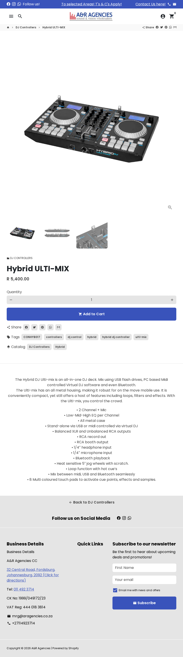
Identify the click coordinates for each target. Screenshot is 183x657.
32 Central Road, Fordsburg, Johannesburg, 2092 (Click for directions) (33, 575)
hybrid (91, 337)
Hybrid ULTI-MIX (53, 27)
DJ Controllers (26, 27)
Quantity (14, 291)
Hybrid (60, 347)
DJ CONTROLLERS (20, 258)
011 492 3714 (24, 589)
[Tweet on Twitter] (161, 27)
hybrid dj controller (116, 337)
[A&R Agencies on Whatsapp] (19, 4)
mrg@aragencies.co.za (29, 616)
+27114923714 (21, 623)
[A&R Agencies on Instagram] (14, 4)
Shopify (74, 648)
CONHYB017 (31, 337)
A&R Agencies (40, 648)
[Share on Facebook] (157, 27)
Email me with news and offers (139, 590)
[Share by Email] (175, 27)
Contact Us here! (150, 4)
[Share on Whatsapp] (170, 27)
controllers (54, 337)
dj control (74, 337)
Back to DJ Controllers (91, 502)
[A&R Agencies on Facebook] (8, 4)
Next (170, 129)
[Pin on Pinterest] (166, 27)
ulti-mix (140, 337)
